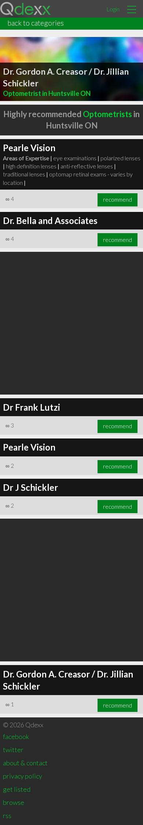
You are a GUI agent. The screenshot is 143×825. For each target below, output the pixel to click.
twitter (13, 750)
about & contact (25, 763)
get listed (16, 789)
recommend (117, 199)
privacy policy (22, 776)
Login (113, 8)
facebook (16, 736)
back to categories (35, 22)
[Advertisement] (71, 323)
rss (7, 815)
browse (13, 802)
